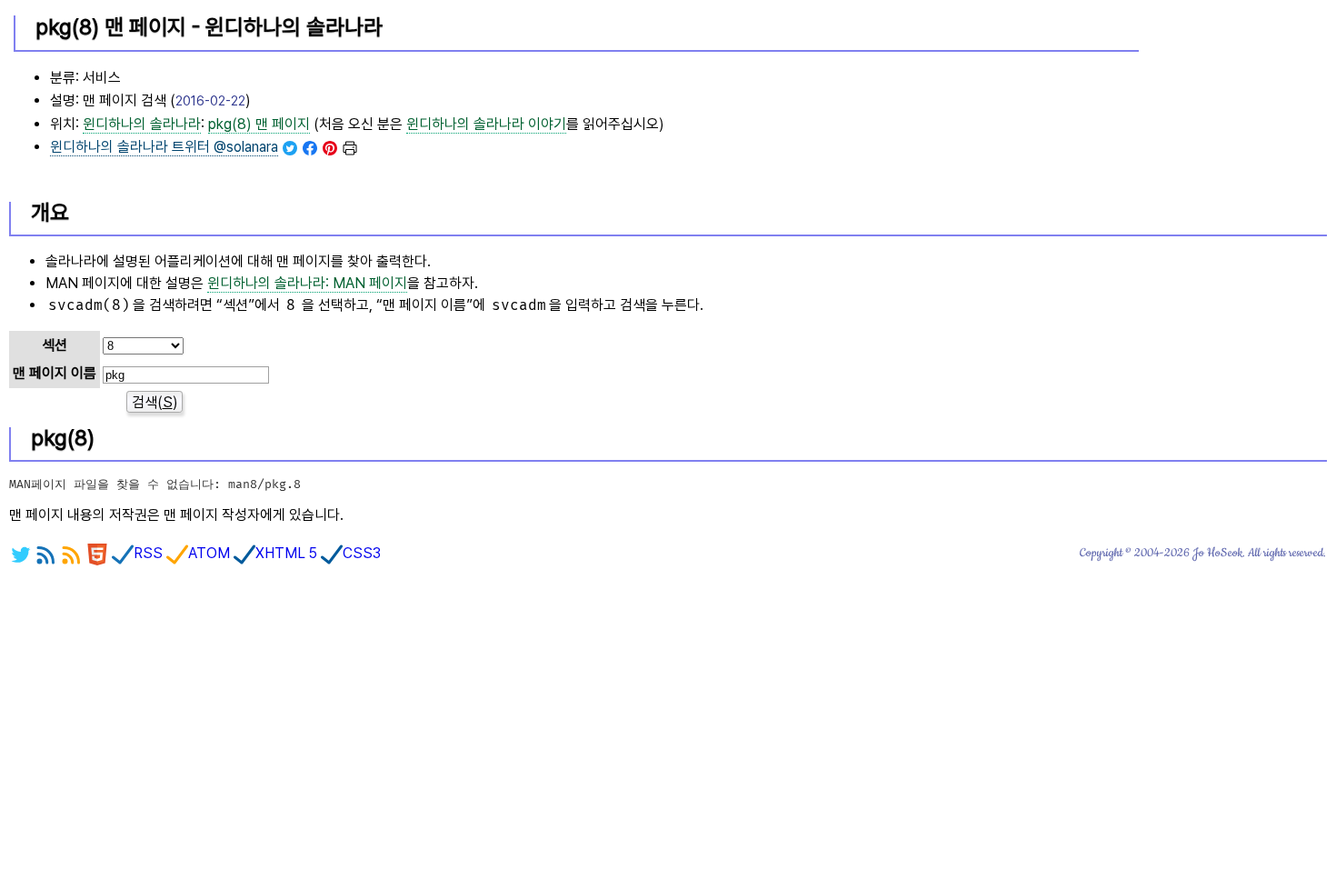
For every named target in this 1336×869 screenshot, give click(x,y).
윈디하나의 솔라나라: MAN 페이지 (307, 283)
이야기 (486, 124)
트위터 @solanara (164, 146)
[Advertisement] (1235, 92)
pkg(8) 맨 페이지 (259, 124)
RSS (148, 553)
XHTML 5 (286, 553)
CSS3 (362, 553)
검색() (155, 402)
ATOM (209, 553)
